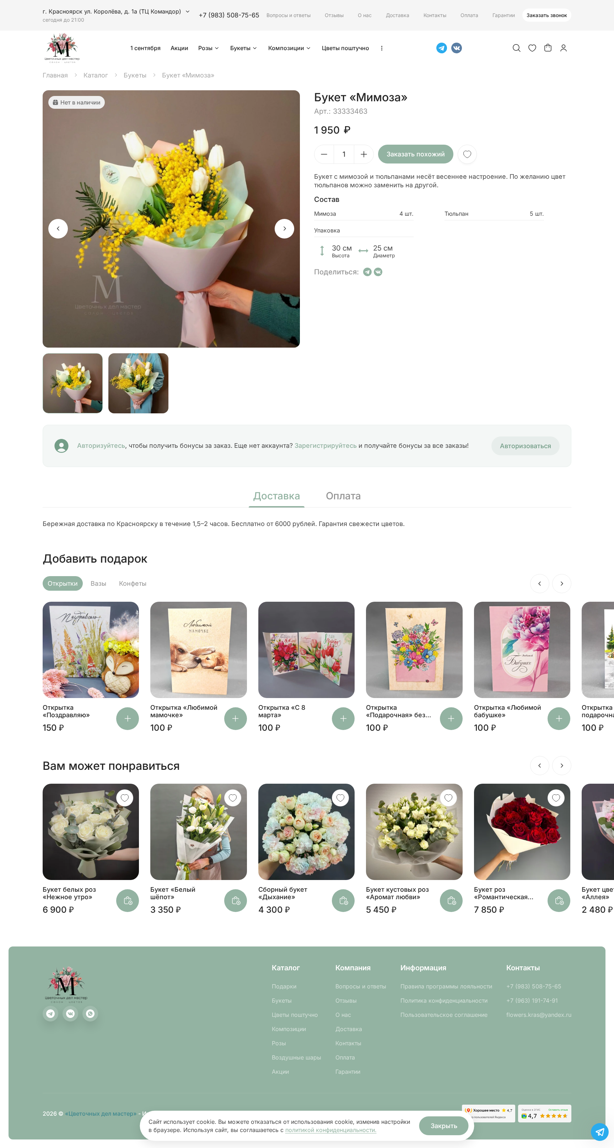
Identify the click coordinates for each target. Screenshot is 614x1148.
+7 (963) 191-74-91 (532, 1000)
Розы (205, 48)
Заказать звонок (547, 15)
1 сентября (145, 48)
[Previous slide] (58, 228)
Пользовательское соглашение (444, 1014)
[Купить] (127, 718)
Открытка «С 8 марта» (281, 711)
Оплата (469, 15)
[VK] (456, 48)
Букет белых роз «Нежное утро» (69, 893)
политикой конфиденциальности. (331, 1129)
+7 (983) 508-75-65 (229, 15)
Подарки (284, 986)
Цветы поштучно (345, 48)
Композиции (286, 48)
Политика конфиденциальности (444, 1000)
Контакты (435, 15)
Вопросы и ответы (288, 15)
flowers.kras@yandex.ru (538, 1014)
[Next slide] (284, 228)
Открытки (63, 583)
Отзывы (334, 15)
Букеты (240, 48)
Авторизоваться (525, 446)
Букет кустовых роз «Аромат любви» (397, 893)
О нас (365, 15)
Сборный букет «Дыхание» (282, 893)
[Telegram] (441, 48)
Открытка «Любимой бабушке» (507, 711)
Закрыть (444, 1126)
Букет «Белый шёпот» (172, 893)
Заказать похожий (416, 154)
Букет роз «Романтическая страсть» (501, 893)
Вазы (98, 583)
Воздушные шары (296, 1057)
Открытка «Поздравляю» (66, 711)
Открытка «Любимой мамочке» (183, 711)
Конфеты (132, 583)
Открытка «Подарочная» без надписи (395, 711)
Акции (179, 48)
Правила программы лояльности (446, 986)
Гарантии (503, 15)
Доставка (397, 15)
